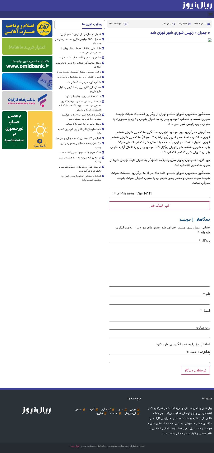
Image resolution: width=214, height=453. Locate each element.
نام (206, 293)
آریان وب (75, 446)
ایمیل (205, 310)
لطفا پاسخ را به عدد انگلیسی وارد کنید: (183, 344)
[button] (210, 14)
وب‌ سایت (203, 327)
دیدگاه (204, 240)
